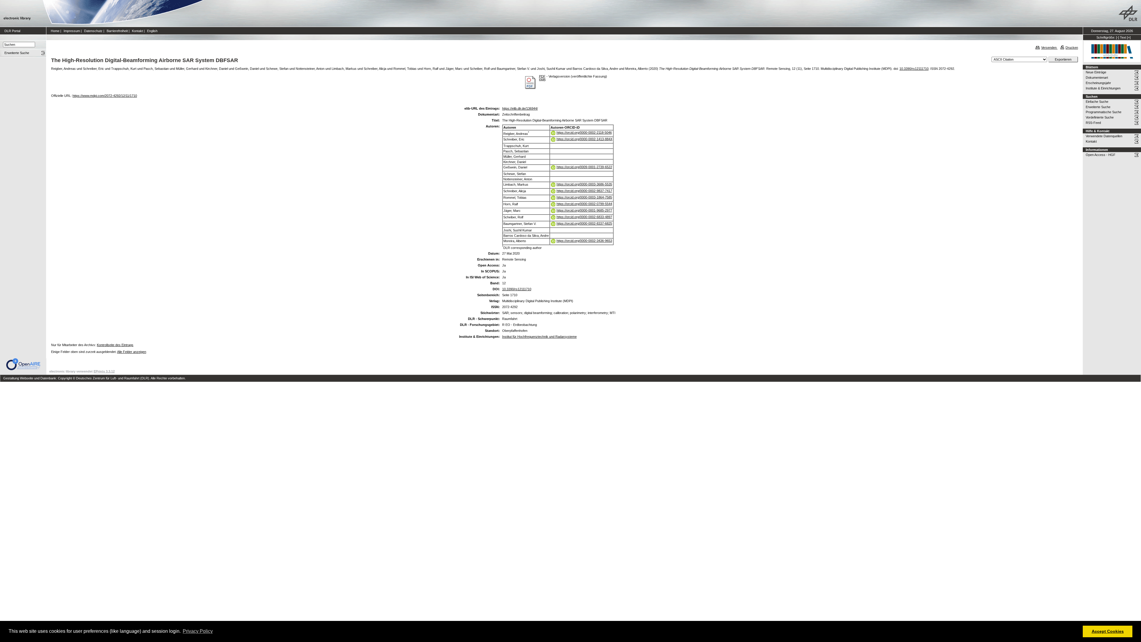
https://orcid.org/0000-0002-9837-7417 (584, 191)
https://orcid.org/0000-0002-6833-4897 (584, 217)
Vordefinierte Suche (1100, 117)
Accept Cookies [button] (1108, 631)
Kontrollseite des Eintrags (115, 345)
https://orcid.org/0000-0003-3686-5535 (584, 184)
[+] (1129, 37)
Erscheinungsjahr (1098, 83)
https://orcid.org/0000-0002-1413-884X (584, 139)
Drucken (1072, 47)
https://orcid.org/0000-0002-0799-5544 (584, 204)
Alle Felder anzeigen (131, 352)
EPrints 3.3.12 (104, 371)
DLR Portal (12, 31)
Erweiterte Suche (1098, 107)
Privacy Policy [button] (198, 631)
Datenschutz (93, 31)
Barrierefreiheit (117, 31)
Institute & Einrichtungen (1103, 88)
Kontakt (137, 31)
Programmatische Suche (1103, 112)
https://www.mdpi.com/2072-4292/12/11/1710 (105, 95)
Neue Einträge (1096, 72)
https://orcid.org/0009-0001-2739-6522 (584, 167)
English (152, 31)
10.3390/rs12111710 (914, 68)
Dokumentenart (1097, 77)
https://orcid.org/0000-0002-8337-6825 (584, 223)
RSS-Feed (1093, 122)
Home (55, 31)
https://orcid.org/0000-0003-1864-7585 (584, 197)
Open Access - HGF (1100, 155)
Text (1123, 37)
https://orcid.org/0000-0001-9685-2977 (584, 210)
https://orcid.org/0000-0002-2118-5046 (584, 132)
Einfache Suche (1097, 101)
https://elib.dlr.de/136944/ (520, 108)
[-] (1117, 37)
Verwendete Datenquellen (1104, 136)
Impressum (72, 31)
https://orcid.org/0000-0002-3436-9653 (584, 240)
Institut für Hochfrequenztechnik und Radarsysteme (539, 336)
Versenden (1049, 47)
